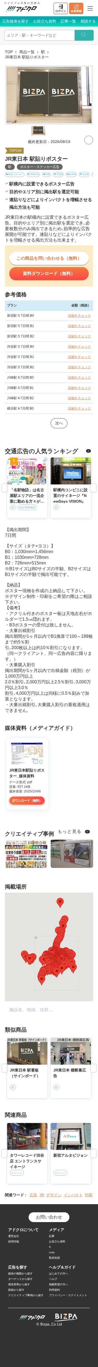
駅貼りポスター (16, 174)
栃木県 (72, 174)
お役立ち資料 (44, 21)
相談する (88, 21)
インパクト (73, 1195)
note (52, 1252)
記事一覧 (68, 21)
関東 (48, 174)
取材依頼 (54, 1257)
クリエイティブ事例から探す (26, 1295)
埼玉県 (85, 174)
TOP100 (15, 151)
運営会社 (13, 1236)
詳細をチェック (79, 316)
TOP (9, 52)
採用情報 (13, 1241)
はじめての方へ (58, 1273)
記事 (51, 1236)
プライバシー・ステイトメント (68, 1295)
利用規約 (54, 1289)
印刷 (89, 1195)
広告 (33, 1195)
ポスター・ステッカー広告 (39, 167)
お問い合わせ (49, 1217)
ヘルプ (53, 1278)
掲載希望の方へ (58, 1284)
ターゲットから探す (20, 1278)
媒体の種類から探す (20, 1273)
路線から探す (16, 1289)
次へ (59, 423)
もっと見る (70, 831)
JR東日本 (34, 174)
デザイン (54, 1195)
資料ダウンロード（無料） (49, 273)
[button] (62, 960)
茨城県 (59, 174)
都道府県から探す (19, 1284)
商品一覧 (27, 52)
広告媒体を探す (15, 21)
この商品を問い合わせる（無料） (49, 258)
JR (41, 1195)
